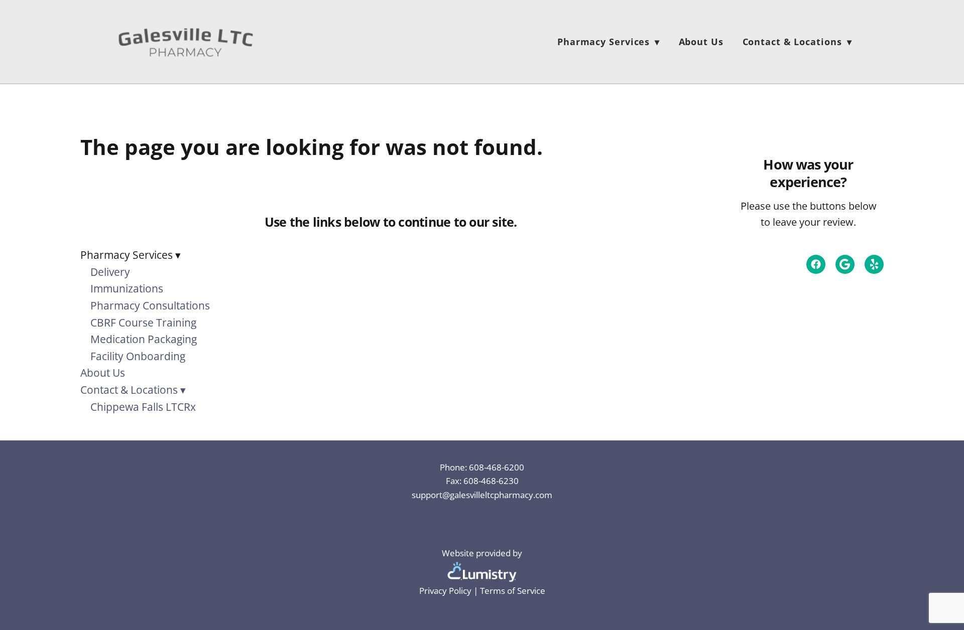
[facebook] (815, 264)
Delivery (110, 271)
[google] (845, 264)
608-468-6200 (496, 467)
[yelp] (874, 264)
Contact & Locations (797, 41)
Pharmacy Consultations (150, 305)
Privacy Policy (445, 590)
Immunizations (126, 288)
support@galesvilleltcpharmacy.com (482, 495)
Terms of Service (512, 590)
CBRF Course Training (143, 322)
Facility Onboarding (137, 356)
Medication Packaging (143, 339)
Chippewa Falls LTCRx (143, 406)
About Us (701, 41)
